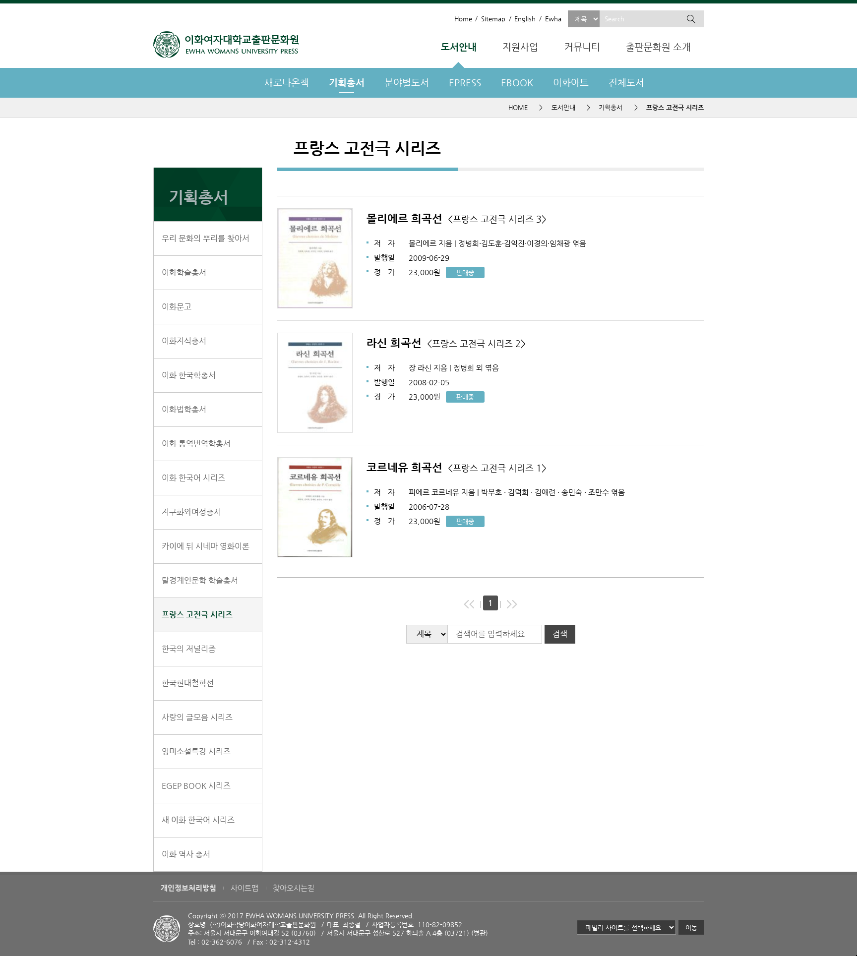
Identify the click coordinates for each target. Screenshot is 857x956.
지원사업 (520, 47)
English (525, 18)
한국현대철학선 (188, 683)
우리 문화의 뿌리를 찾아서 (205, 238)
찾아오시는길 (293, 888)
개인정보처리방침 (188, 888)
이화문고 (176, 306)
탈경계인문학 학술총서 (200, 580)
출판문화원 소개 (658, 47)
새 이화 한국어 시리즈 (198, 820)
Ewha (553, 18)
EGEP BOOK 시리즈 (196, 785)
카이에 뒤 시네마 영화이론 (205, 546)
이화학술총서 (184, 272)
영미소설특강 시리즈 (196, 751)
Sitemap (493, 18)
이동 (691, 927)
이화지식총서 (184, 341)
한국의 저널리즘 (189, 649)
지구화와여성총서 (191, 512)
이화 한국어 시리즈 (193, 477)
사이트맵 (244, 888)
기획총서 (347, 82)
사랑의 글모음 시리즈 (197, 717)
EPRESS (465, 82)
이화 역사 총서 (186, 854)
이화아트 (571, 82)
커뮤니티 (582, 47)
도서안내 (459, 47)
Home (463, 18)
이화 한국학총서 (189, 375)
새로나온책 (286, 82)
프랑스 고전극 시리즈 (197, 614)
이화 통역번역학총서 (196, 443)
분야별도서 (406, 82)
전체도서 (626, 82)
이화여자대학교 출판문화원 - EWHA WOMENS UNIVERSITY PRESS (226, 44)
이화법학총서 (184, 409)
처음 (469, 604)
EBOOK (517, 82)
